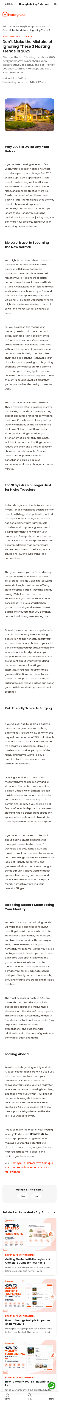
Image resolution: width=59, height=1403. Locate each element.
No (36, 1196)
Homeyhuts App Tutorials (34, 4)
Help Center (9, 26)
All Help (9, 4)
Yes (23, 1196)
